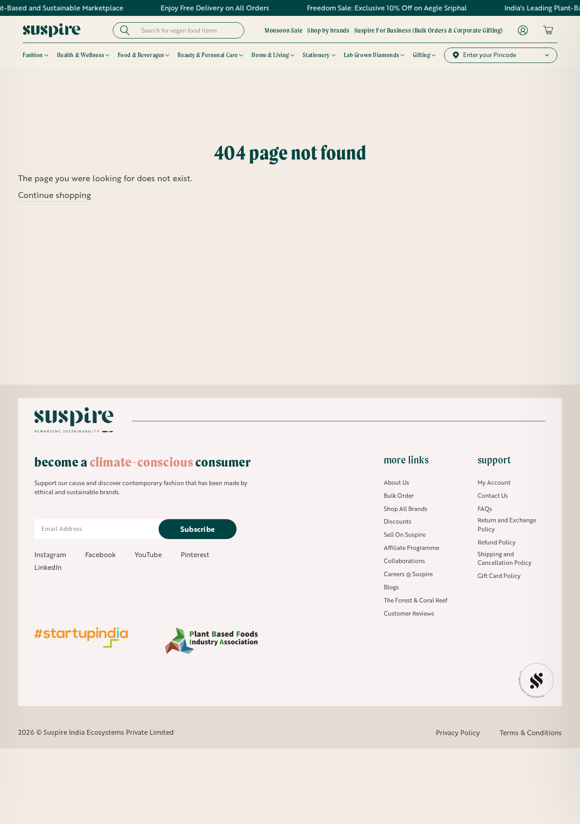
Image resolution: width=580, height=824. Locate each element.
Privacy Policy (458, 732)
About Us (396, 482)
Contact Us (493, 496)
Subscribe (197, 529)
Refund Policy (497, 542)
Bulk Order (399, 496)
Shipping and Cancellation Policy (505, 558)
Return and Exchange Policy (507, 524)
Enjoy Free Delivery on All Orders (202, 8)
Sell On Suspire (404, 534)
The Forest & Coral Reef (415, 600)
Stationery (316, 54)
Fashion (33, 54)
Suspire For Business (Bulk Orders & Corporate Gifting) (428, 30)
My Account (494, 482)
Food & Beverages (141, 54)
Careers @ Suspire (408, 574)
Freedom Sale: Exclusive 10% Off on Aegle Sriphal (374, 8)
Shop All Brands (405, 509)
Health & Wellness (80, 54)
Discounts (397, 521)
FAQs (485, 509)
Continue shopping (54, 195)
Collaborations (404, 561)
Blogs (391, 587)
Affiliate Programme (411, 548)
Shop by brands (328, 30)
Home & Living (270, 54)
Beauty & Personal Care (207, 54)
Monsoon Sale (284, 30)
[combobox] (187, 30)
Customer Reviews (409, 613)
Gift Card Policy (499, 576)
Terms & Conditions (531, 732)
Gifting (421, 54)
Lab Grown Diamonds (371, 54)
